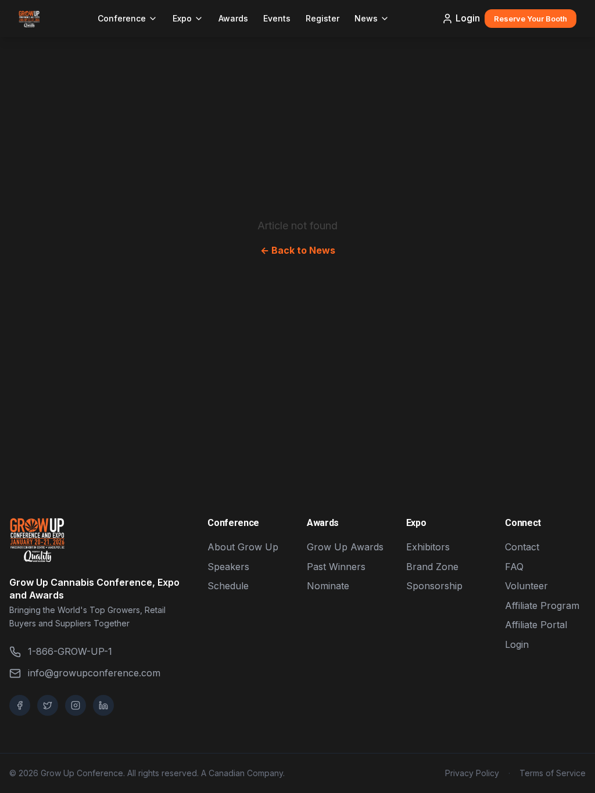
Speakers (228, 566)
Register (322, 18)
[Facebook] (19, 705)
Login (468, 18)
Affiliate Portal (536, 624)
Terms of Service (552, 773)
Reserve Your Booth (530, 18)
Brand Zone (432, 566)
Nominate (328, 586)
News (366, 18)
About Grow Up (242, 547)
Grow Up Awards (345, 547)
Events (277, 18)
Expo (182, 18)
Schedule (228, 586)
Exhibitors (428, 547)
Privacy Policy (472, 773)
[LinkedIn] (103, 705)
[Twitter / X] (47, 705)
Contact (522, 547)
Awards (233, 18)
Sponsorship (434, 586)
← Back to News (297, 250)
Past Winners (336, 566)
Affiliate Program (542, 605)
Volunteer (526, 586)
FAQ (514, 566)
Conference (122, 18)
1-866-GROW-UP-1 (70, 651)
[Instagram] (75, 705)
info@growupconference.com (94, 673)
